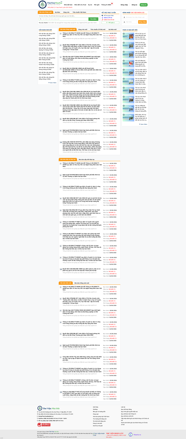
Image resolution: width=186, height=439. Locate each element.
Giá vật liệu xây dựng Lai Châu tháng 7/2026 (46, 54)
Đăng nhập (124, 5)
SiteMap (95, 409)
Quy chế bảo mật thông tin (128, 414)
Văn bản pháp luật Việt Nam (101, 416)
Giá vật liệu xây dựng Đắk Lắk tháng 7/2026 (47, 39)
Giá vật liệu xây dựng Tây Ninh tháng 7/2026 (47, 73)
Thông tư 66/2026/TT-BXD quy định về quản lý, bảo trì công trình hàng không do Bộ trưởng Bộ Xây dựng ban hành (81, 80)
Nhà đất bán (68, 5)
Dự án (90, 5)
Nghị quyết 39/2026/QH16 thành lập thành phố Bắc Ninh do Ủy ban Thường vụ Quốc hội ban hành (81, 131)
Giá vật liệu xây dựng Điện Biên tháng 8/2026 (47, 58)
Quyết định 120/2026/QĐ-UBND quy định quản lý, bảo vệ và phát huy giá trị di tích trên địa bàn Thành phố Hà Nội (81, 269)
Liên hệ (123, 407)
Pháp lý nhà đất (97, 423)
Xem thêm (53, 82)
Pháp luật (96, 414)
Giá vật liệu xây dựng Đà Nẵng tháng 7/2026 (46, 78)
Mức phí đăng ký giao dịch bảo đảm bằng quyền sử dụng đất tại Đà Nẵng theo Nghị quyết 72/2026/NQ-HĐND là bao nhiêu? (141, 63)
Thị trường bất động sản (100, 419)
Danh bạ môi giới (97, 425)
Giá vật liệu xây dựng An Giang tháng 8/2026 (46, 68)
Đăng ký (134, 5)
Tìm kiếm (93, 19)
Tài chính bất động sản (99, 421)
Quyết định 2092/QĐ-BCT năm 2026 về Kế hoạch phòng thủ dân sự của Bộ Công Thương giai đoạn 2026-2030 (81, 119)
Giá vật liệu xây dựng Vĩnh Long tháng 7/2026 (47, 34)
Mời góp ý (111, 22)
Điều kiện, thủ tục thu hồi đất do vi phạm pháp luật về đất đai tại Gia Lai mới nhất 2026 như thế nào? (141, 117)
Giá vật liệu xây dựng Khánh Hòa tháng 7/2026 (46, 63)
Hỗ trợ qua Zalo (108, 15)
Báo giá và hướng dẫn (99, 411)
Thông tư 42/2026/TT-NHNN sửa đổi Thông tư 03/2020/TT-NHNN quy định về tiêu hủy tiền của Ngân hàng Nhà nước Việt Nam (82, 34)
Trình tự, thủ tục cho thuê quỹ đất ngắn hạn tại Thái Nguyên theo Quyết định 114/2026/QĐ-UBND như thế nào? (140, 45)
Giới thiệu (95, 407)
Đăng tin (143, 5)
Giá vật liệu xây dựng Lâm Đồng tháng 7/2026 (47, 44)
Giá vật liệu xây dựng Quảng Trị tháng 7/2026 (46, 49)
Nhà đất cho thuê (80, 5)
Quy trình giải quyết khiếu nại (129, 411)
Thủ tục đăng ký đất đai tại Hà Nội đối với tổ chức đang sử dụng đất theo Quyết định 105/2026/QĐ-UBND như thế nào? (140, 108)
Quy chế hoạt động (126, 409)
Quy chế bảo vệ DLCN (127, 416)
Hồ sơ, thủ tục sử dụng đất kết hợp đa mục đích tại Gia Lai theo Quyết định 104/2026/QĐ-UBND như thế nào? (141, 36)
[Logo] (42, 4)
